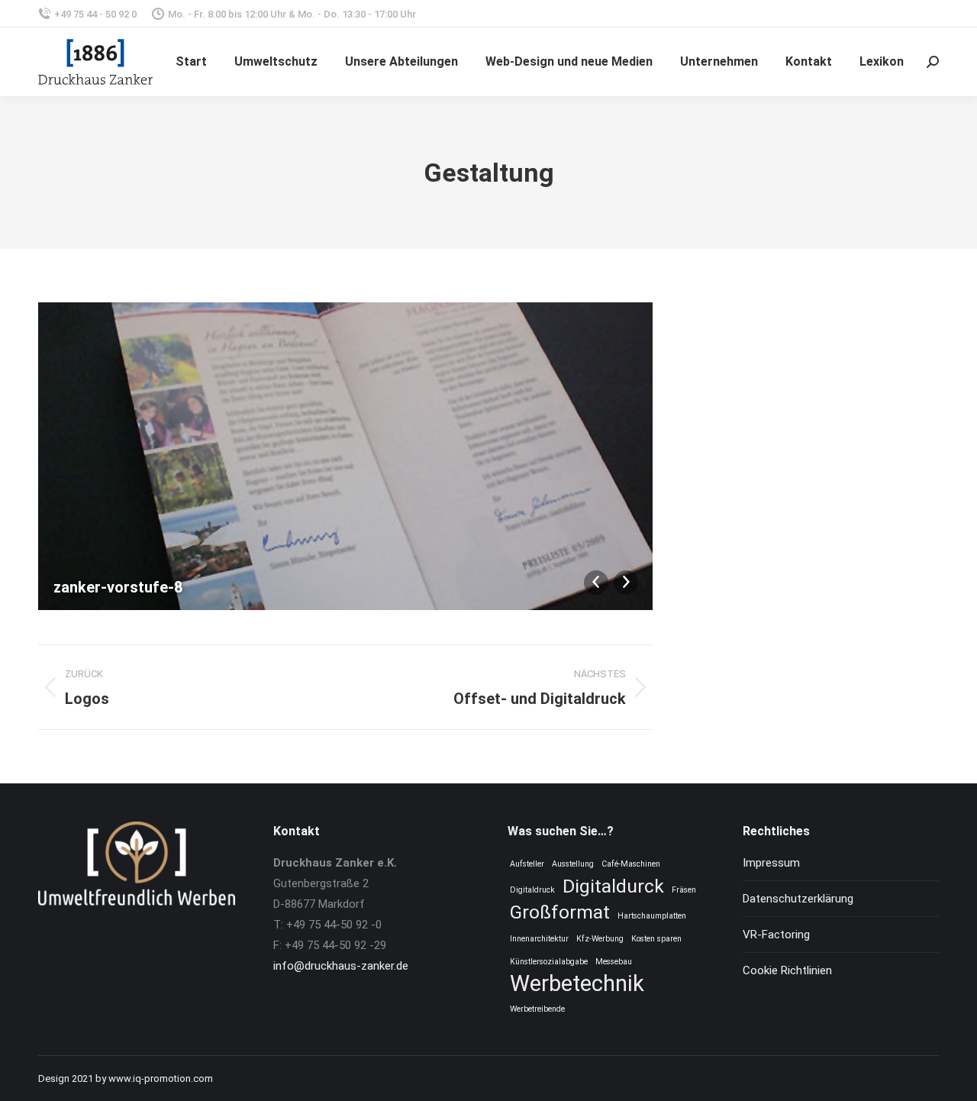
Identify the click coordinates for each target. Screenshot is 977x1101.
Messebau (613, 962)
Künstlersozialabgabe (549, 962)
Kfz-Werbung (600, 939)
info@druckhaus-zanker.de (340, 966)
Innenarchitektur (539, 939)
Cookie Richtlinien (787, 970)
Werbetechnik (577, 983)
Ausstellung (573, 864)
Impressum (771, 863)
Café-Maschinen (630, 864)
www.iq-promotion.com (160, 1078)
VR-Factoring (776, 934)
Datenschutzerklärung (798, 899)
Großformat (560, 912)
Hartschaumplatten (651, 916)
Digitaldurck (613, 886)
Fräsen (684, 890)
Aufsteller (527, 864)
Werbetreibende (537, 1009)
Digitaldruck (532, 890)
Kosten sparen (656, 939)
